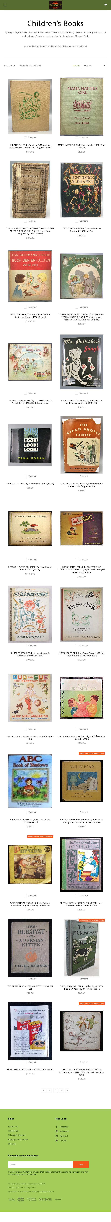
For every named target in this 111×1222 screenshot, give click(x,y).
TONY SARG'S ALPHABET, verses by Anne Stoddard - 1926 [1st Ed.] (81, 229)
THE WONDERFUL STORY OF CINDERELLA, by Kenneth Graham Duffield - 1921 (81, 904)
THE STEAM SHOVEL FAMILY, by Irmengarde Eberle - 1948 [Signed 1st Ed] (82, 485)
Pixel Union (26, 1191)
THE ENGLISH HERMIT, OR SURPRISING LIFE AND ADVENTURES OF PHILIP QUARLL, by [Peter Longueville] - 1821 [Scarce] (30, 231)
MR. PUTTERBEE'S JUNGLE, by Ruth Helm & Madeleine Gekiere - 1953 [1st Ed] (82, 401)
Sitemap (12, 1143)
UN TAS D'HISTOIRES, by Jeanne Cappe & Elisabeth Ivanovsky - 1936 (30, 654)
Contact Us (13, 1130)
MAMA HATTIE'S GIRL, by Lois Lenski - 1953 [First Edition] (81, 146)
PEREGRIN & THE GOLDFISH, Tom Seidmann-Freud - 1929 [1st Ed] (30, 568)
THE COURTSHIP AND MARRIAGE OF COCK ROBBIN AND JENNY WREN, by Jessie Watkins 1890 (81, 1072)
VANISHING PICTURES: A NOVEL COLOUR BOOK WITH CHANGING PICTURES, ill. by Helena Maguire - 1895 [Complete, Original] (81, 317)
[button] (5, 5)
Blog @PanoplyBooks (18, 1139)
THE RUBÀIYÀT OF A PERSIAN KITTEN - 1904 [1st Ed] (30, 987)
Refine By (11, 66)
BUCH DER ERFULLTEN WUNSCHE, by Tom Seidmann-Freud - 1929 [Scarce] (30, 315)
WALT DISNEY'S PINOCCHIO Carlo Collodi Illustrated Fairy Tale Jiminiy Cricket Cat (30, 904)
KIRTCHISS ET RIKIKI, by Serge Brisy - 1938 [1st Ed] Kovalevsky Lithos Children (81, 654)
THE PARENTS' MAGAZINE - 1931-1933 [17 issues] (30, 1069)
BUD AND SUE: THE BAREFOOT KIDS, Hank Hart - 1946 (30, 737)
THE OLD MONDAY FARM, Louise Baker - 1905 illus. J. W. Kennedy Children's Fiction (82, 987)
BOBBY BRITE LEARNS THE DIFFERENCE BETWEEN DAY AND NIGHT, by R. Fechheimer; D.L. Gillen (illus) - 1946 (82, 570)
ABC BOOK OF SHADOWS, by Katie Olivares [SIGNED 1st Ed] (30, 821)
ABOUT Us (13, 1126)
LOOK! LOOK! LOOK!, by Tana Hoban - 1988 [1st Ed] (30, 483)
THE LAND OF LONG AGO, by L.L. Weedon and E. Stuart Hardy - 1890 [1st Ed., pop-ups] (30, 401)
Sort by (76, 66)
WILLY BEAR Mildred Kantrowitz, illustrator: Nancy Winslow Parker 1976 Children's (81, 821)
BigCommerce (48, 1191)
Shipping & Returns (16, 1135)
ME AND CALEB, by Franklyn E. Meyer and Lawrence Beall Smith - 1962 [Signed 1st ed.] (30, 146)
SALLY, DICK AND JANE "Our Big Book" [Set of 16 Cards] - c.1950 (81, 737)
